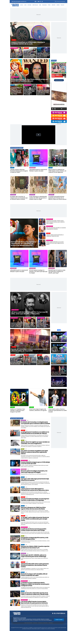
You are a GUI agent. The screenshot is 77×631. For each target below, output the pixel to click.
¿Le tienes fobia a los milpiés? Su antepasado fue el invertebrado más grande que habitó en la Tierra (16, 91)
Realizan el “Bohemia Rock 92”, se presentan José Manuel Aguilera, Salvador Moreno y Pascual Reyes (58, 383)
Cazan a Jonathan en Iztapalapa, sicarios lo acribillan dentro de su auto (28, 43)
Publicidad (51, 622)
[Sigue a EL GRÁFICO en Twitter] (38, 625)
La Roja (13, 39)
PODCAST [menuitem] (62, 4)
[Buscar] (55, 1)
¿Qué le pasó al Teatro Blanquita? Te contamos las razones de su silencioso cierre (35, 489)
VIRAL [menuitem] (40, 4)
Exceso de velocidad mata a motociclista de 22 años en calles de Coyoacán (43, 92)
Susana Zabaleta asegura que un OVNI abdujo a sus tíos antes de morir (35, 462)
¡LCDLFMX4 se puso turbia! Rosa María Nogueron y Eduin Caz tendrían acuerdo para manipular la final (35, 584)
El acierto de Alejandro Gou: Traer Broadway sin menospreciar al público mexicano (58, 361)
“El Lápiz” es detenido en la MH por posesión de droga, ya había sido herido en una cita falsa (30, 54)
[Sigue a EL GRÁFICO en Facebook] (37, 625)
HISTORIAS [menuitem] (29, 4)
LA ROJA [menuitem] (21, 4)
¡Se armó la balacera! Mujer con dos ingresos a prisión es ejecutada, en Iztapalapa (35, 499)
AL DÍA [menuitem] (25, 4)
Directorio (35, 622)
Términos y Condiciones (42, 622)
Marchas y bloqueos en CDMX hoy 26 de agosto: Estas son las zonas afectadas (33, 508)
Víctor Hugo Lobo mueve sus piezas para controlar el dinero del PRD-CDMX (59, 340)
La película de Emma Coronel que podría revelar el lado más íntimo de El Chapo (16, 325)
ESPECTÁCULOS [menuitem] (35, 4)
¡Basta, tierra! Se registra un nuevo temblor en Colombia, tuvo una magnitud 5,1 (35, 442)
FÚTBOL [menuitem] (49, 4)
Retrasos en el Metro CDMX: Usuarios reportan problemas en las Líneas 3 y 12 (35, 547)
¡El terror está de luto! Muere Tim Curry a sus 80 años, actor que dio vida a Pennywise (30, 91)
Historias (23, 420)
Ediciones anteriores (59, 80)
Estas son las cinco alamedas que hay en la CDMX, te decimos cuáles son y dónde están (34, 593)
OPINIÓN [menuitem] (58, 4)
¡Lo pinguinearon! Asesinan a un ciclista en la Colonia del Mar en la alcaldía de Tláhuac (30, 361)
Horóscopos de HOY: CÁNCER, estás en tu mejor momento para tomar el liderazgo (33, 555)
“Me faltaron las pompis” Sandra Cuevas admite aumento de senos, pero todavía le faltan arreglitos (42, 324)
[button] (53, 109)
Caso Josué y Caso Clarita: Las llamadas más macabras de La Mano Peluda (59, 373)
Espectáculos (14, 48)
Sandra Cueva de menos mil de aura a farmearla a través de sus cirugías (16, 55)
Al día (39, 48)
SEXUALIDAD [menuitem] (44, 4)
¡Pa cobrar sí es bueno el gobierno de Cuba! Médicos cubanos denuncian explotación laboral (34, 452)
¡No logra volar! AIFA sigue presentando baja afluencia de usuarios (35, 479)
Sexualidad (24, 469)
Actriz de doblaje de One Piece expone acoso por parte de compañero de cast (29, 80)
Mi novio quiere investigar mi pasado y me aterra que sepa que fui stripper (34, 471)
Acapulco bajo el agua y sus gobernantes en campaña (59, 351)
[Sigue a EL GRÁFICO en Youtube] (39, 625)
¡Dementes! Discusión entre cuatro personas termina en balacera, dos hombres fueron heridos (35, 565)
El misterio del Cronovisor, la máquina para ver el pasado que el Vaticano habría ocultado (35, 422)
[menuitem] (35, 1)
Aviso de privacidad (28, 622)
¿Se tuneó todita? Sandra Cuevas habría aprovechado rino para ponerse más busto (34, 602)
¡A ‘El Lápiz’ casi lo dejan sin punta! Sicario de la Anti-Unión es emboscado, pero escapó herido (35, 519)
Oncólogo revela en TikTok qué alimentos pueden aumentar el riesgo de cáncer (43, 55)
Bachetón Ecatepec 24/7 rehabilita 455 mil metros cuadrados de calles (34, 574)
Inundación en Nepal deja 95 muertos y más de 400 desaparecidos (34, 538)
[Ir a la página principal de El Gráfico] (15, 5)
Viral (23, 440)
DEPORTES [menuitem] (53, 4)
